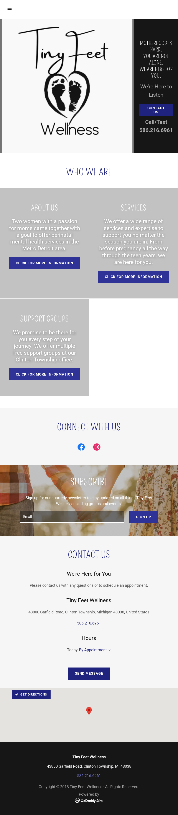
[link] (81, 448)
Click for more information (44, 263)
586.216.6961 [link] (156, 130)
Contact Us (156, 110)
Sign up (143, 517)
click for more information (133, 277)
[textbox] (72, 517)
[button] (24, 9)
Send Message (89, 673)
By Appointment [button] (93, 650)
